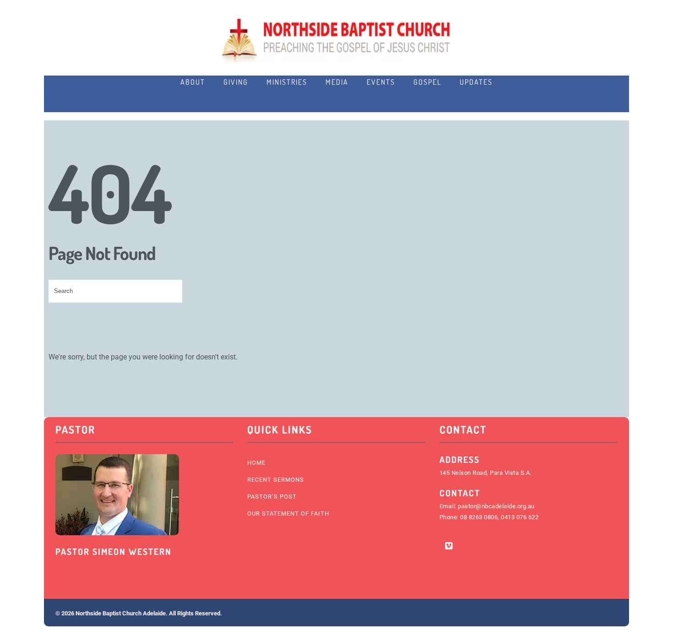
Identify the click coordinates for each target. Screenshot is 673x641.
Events (381, 82)
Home (256, 462)
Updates (476, 82)
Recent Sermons (275, 479)
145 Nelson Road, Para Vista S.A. (486, 472)
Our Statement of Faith (288, 513)
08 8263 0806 (479, 517)
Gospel (427, 82)
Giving (235, 82)
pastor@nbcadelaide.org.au (496, 506)
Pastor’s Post (272, 496)
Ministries (286, 82)
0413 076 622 (519, 517)
